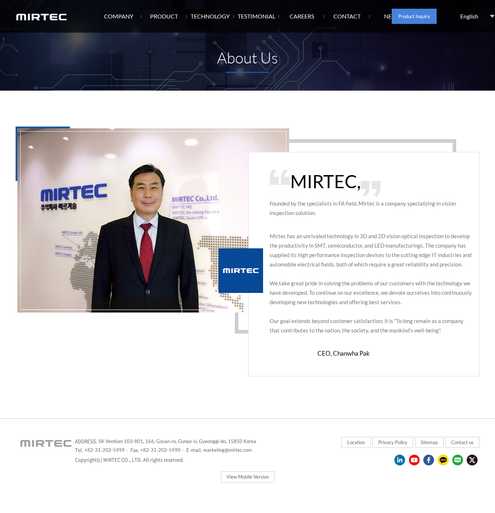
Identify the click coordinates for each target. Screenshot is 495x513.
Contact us (462, 442)
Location (356, 442)
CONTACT (347, 16)
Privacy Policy (392, 442)
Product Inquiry (414, 16)
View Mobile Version (247, 477)
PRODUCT (164, 16)
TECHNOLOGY (210, 16)
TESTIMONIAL (256, 16)
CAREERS (302, 16)
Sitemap (429, 442)
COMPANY (118, 16)
